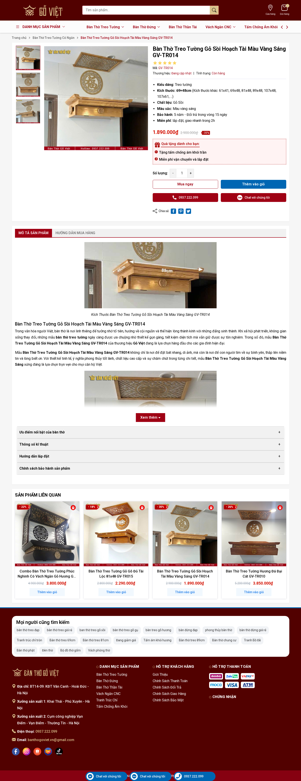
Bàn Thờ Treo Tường (104, 27)
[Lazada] (48, 751)
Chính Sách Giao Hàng (169, 694)
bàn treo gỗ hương (158, 630)
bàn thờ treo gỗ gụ (125, 630)
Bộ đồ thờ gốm (70, 650)
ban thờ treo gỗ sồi (92, 630)
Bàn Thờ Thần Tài (183, 27)
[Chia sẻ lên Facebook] (173, 211)
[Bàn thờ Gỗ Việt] (36, 672)
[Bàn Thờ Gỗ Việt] (44, 10)
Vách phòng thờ (99, 650)
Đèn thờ (47, 650)
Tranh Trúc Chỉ (106, 700)
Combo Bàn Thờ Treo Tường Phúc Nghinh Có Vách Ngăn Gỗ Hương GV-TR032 (47, 576)
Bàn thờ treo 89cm (192, 640)
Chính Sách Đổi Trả (167, 687)
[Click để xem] (96, 98)
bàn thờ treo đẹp (28, 630)
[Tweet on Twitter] (188, 211)
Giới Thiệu (160, 674)
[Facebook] (16, 751)
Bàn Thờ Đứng (145, 27)
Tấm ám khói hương (157, 640)
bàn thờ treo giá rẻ (59, 630)
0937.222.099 (46, 731)
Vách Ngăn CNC (219, 27)
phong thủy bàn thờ (218, 630)
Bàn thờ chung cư (224, 640)
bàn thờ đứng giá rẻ (253, 630)
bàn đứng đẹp (188, 630)
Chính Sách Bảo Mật (168, 700)
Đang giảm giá (126, 640)
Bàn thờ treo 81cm (96, 640)
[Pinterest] (181, 211)
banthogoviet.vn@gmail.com (51, 740)
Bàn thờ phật (26, 650)
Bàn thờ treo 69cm (62, 640)
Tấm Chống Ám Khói (261, 27)
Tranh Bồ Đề (252, 640)
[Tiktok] (59, 751)
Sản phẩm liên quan (38, 495)
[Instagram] (26, 751)
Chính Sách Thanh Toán (170, 681)
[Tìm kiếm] (214, 10)
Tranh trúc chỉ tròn (29, 640)
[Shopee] (37, 751)
